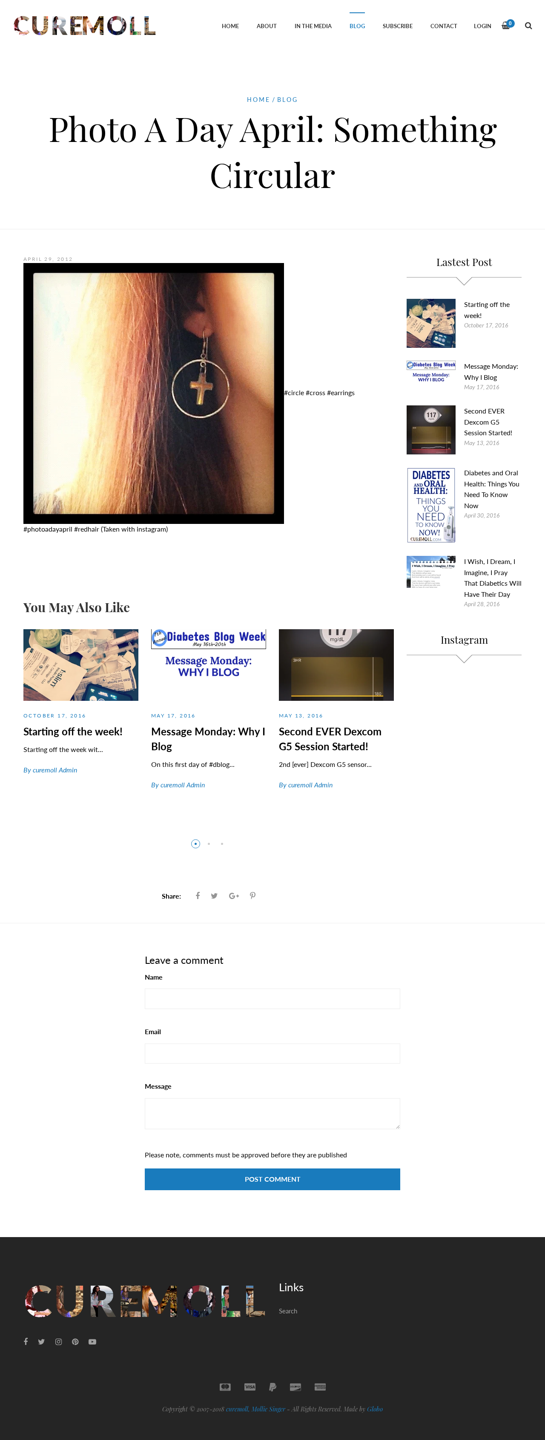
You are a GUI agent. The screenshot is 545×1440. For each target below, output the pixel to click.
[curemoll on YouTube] (92, 1341)
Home (258, 99)
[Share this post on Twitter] (214, 895)
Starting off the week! (73, 731)
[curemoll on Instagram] (58, 1341)
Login (482, 26)
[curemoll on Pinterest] (75, 1341)
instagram (151, 529)
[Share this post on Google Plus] (234, 895)
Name (154, 977)
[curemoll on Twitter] (41, 1341)
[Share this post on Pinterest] (252, 895)
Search (288, 1311)
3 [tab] (222, 844)
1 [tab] (196, 844)
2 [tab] (209, 844)
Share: (171, 896)
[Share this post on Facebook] (197, 895)
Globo (375, 1409)
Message (158, 1086)
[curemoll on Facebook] (25, 1341)
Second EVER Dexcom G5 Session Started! (488, 422)
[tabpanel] (81, 709)
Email (153, 1031)
